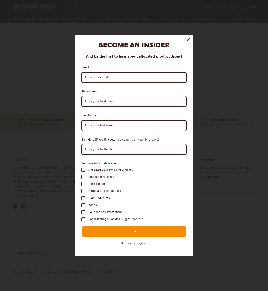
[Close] (188, 39)
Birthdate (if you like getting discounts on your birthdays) (120, 139)
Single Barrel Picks (101, 177)
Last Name (88, 115)
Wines (92, 205)
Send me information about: (100, 163)
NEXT (134, 231)
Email (85, 67)
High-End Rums (99, 198)
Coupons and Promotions (105, 212)
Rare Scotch (96, 184)
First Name (89, 91)
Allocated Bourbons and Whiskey (110, 169)
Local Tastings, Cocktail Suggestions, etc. (116, 219)
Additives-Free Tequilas (104, 191)
